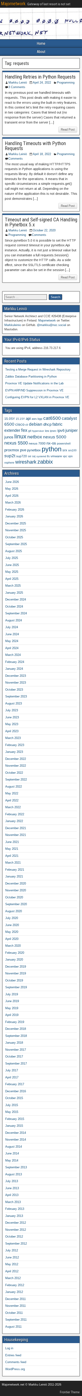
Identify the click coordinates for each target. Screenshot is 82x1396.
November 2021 (15, 835)
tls (48, 456)
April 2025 (11, 579)
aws (34, 418)
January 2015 (14, 1125)
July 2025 (11, 558)
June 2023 (12, 717)
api (28, 418)
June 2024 (12, 634)
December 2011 (15, 1299)
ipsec (53, 430)
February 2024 (14, 662)
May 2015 (11, 1112)
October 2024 (14, 606)
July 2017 (11, 1070)
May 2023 (11, 724)
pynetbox (34, 450)
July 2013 (11, 1181)
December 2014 (15, 1132)
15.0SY (9, 418)
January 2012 (14, 1292)
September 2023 (16, 696)
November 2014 (15, 1139)
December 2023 (15, 675)
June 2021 (12, 842)
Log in (9, 1348)
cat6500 (52, 418)
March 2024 (13, 655)
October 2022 (14, 772)
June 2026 (12, 482)
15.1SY (20, 418)
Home (41, 43)
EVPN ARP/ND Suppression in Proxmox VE (34, 390)
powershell (64, 443)
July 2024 (11, 627)
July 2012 (11, 1250)
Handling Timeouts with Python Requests (35, 146)
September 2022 (16, 779)
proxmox (11, 450)
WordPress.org (15, 1369)
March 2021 (13, 862)
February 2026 (14, 509)
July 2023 (11, 710)
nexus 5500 (16, 442)
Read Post (68, 129)
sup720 (21, 456)
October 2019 (14, 980)
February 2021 (14, 869)
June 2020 (12, 925)
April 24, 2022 (42, 82)
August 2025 (13, 551)
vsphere (9, 462)
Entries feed (13, 1355)
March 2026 (13, 502)
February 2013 (14, 1209)
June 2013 (12, 1188)
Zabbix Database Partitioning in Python (31, 376)
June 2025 (12, 565)
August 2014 (13, 1146)
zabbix (45, 462)
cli (26, 424)
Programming (65, 82)
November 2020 (15, 890)
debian (35, 424)
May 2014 (11, 1160)
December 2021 (15, 828)
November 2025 (15, 530)
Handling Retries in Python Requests (40, 77)
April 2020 (11, 939)
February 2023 (14, 745)
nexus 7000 (37, 443)
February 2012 (14, 1285)
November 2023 (15, 682)
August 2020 (13, 911)
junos (8, 437)
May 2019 (11, 1008)
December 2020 (15, 883)
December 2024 (15, 599)
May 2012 (11, 1264)
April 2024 (11, 648)
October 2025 (14, 537)
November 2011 (15, 1305)
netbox (34, 436)
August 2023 (13, 703)
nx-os (51, 443)
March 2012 (13, 1278)
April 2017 (11, 1077)
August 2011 (13, 1326)
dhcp (47, 424)
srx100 (72, 450)
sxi (29, 456)
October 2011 (14, 1312)
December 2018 (15, 1028)
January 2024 (14, 668)
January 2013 (14, 1216)
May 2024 (11, 641)
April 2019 (11, 1015)
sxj (34, 456)
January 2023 (14, 752)
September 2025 (16, 544)
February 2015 (14, 1119)
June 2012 (12, 1257)
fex (24, 430)
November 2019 (15, 973)
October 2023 (14, 689)
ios (47, 430)
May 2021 (11, 848)
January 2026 (14, 516)
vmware (56, 456)
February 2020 (14, 952)
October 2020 (14, 897)
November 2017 (15, 1049)
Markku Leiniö (17, 82)
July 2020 (11, 918)
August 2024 (13, 620)
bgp (40, 418)
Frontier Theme (70, 1392)
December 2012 (15, 1222)
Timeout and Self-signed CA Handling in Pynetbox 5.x (41, 222)
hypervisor (38, 431)
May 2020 (11, 932)
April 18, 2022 (42, 154)
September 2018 (16, 1036)
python (52, 449)
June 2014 (12, 1153)
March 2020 (13, 945)
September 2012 (16, 1243)
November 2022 (15, 765)
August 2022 (13, 786)
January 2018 (14, 1042)
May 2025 (11, 571)
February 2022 (14, 814)
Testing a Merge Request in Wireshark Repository (38, 369)
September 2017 (16, 1063)
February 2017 (14, 1084)
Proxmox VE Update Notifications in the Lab (34, 383)
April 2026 (11, 495)
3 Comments (16, 87)
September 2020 (16, 904)
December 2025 (15, 523)
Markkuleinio (12, 325)
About (41, 51)
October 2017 (14, 1056)
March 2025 (13, 585)
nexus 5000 (54, 437)
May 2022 (11, 793)
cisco (19, 424)
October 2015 (14, 1098)
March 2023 (13, 738)
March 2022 (13, 807)
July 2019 (11, 994)
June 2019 (12, 1001)
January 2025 (14, 592)
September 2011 (16, 1319)
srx (64, 450)
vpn (70, 456)
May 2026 (11, 488)
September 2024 (16, 613)
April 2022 (11, 800)
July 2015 (11, 1105)
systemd (41, 456)
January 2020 (14, 959)
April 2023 (11, 731)
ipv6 (60, 430)
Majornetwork (13, 3)
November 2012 (15, 1229)
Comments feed (15, 1362)
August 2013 (13, 1174)
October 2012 (14, 1236)
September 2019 (16, 987)
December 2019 (15, 966)
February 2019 (14, 1022)
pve (23, 450)
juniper (71, 430)
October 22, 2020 (44, 230)
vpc (65, 456)
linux (20, 436)
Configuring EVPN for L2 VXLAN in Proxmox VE (37, 397)
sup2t (9, 455)
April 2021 (11, 855)
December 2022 (15, 759)
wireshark (25, 462)
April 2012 (11, 1271)
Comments (15, 158)
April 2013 (11, 1195)
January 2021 (14, 876)
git (29, 430)
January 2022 (14, 821)
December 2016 (15, 1091)
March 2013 (13, 1202)
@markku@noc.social (51, 325)
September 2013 (16, 1167)
